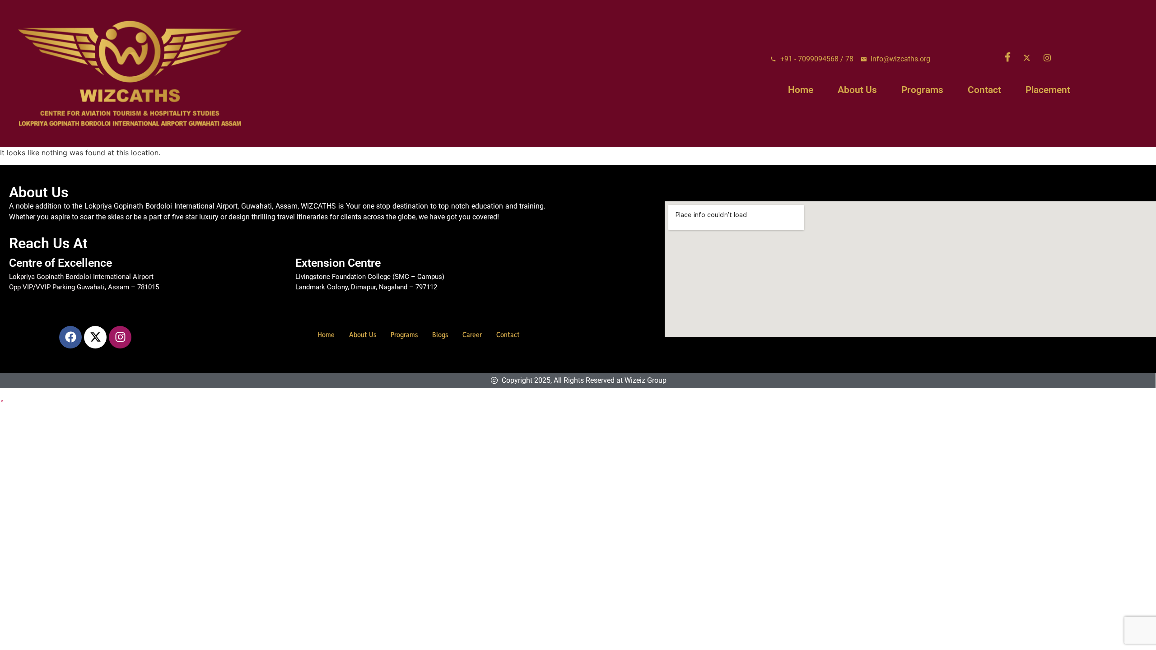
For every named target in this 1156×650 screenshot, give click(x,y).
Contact (984, 89)
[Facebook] (1009, 57)
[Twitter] (1030, 57)
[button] (2, 400)
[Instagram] (1050, 57)
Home (800, 89)
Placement (1047, 89)
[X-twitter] (95, 337)
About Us (857, 89)
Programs (922, 89)
